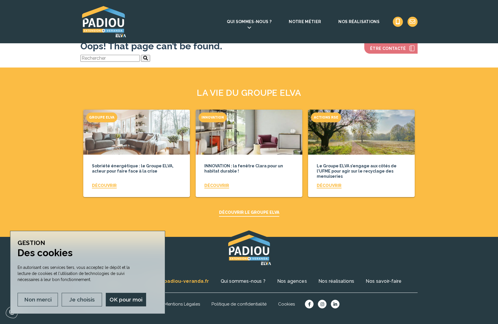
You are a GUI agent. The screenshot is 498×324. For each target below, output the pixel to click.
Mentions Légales (182, 304)
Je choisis (82, 299)
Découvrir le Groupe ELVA (249, 212)
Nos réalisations (359, 21)
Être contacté (388, 48)
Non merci (38, 299)
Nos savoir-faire (383, 281)
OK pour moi (126, 299)
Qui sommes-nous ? (249, 21)
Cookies (286, 304)
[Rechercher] (145, 58)
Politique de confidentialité (239, 304)
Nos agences (292, 281)
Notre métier (305, 21)
